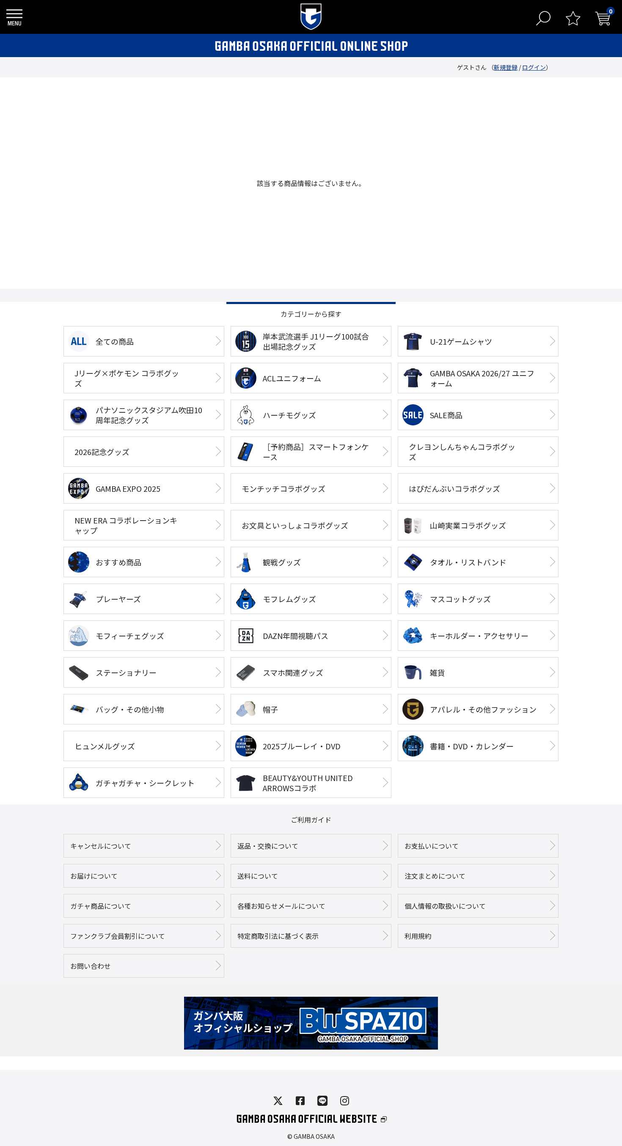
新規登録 (505, 67)
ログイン (534, 67)
